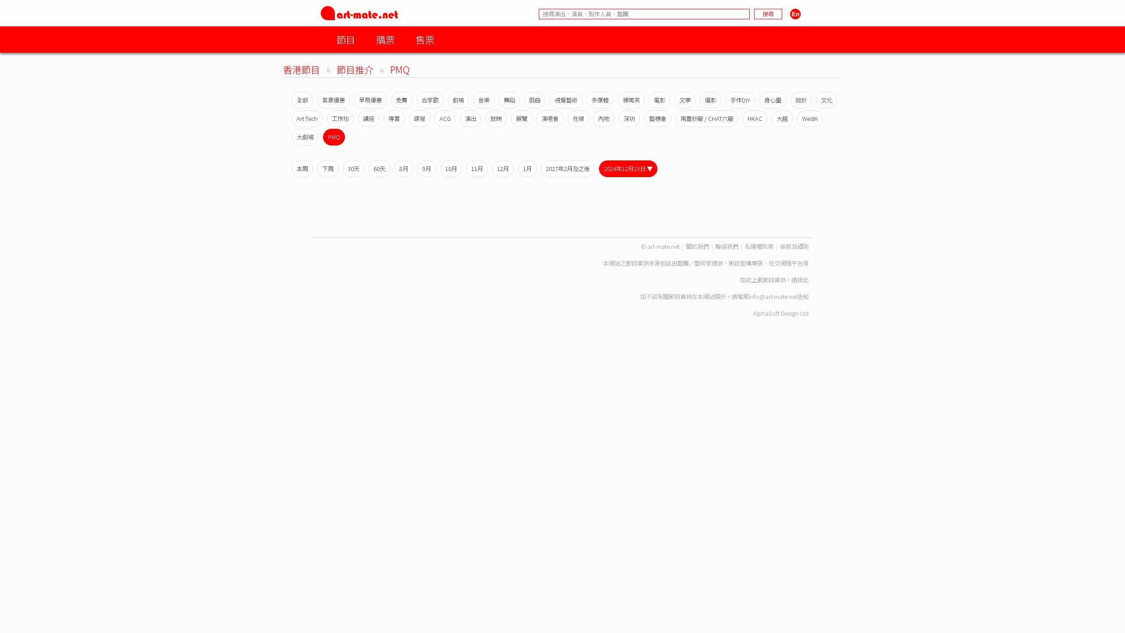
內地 (604, 118)
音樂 (484, 100)
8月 (403, 168)
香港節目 (301, 69)
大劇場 (305, 137)
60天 (379, 168)
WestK (810, 118)
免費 (401, 100)
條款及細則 (794, 246)
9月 (426, 168)
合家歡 (430, 100)
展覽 (521, 118)
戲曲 (535, 100)
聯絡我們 (726, 246)
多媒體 (600, 100)
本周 (302, 168)
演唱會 (550, 118)
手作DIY (740, 100)
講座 (368, 118)
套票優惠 (333, 100)
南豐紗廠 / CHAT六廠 (706, 118)
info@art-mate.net (773, 296)
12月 (503, 168)
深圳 (629, 118)
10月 (451, 168)
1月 (527, 168)
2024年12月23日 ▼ (628, 168)
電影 (659, 100)
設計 (801, 100)
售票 (425, 39)
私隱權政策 (759, 246)
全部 (302, 100)
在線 (578, 118)
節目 (346, 39)
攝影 (710, 100)
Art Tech (307, 118)
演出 (470, 118)
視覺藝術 (566, 100)
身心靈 (772, 100)
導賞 (394, 118)
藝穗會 (657, 118)
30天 (353, 168)
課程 (419, 118)
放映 (496, 118)
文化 (826, 100)
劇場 (458, 100)
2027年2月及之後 (568, 168)
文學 (685, 100)
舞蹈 (509, 100)
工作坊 (340, 118)
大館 (782, 118)
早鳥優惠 (370, 100)
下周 (328, 168)
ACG (445, 118)
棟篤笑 (631, 100)
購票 (385, 39)
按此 (803, 280)
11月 (477, 168)
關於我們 (697, 246)
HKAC (755, 118)
